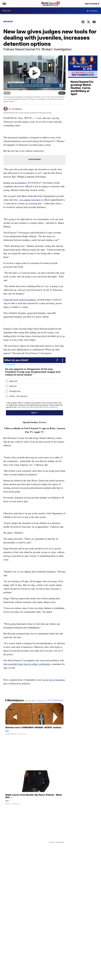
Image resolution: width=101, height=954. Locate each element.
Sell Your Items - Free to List (35, 701)
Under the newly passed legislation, (19, 299)
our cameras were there (30, 199)
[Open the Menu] (4, 3)
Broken (8, 21)
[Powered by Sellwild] (60, 842)
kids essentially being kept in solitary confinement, (27, 664)
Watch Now (91, 4)
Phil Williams (17, 109)
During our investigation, (15, 182)
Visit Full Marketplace (55, 700)
